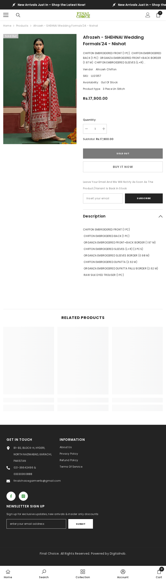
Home (7, 25)
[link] (28, 400)
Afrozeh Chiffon (106, 69)
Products (22, 25)
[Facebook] (11, 496)
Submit (81, 524)
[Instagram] (23, 496)
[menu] (5, 15)
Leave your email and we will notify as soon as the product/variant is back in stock (118, 185)
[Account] (147, 15)
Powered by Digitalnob (108, 553)
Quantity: (89, 120)
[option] (40, 89)
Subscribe (144, 198)
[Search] (18, 15)
